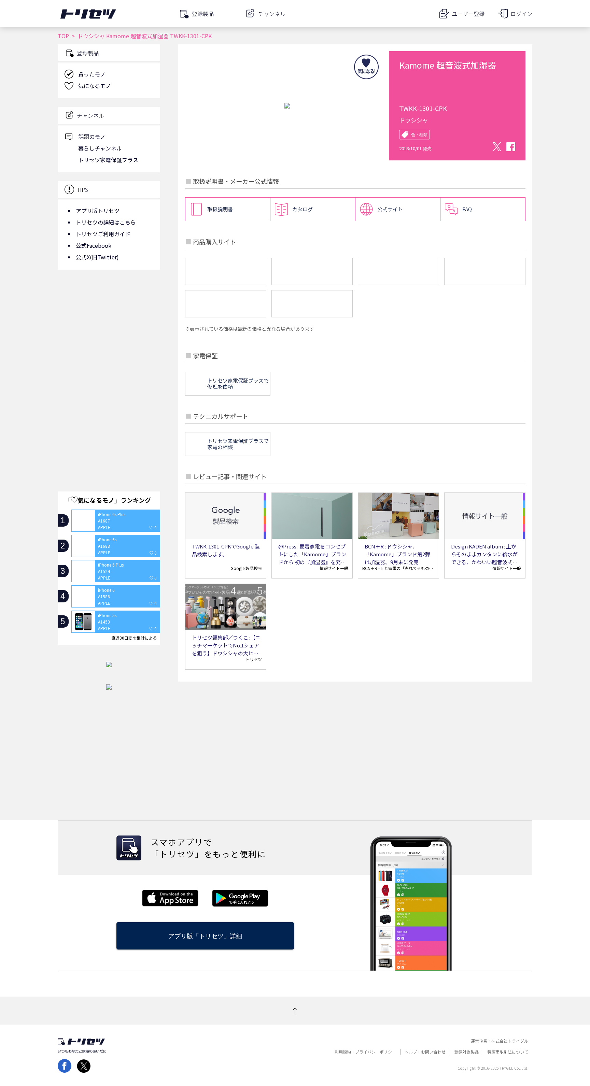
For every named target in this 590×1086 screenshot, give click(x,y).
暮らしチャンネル (100, 148)
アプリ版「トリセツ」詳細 (205, 936)
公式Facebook (93, 245)
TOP (63, 36)
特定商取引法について (507, 1052)
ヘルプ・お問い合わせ (425, 1052)
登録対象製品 (466, 1052)
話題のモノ (92, 136)
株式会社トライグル (509, 1041)
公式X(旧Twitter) (97, 257)
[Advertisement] (109, 329)
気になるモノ (94, 86)
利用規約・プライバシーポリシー (365, 1052)
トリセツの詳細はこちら (106, 222)
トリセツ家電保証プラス (108, 160)
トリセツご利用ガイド (103, 234)
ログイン (521, 14)
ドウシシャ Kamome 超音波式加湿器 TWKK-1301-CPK (145, 36)
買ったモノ (92, 74)
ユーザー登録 (468, 14)
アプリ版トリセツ (98, 210)
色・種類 (419, 134)
